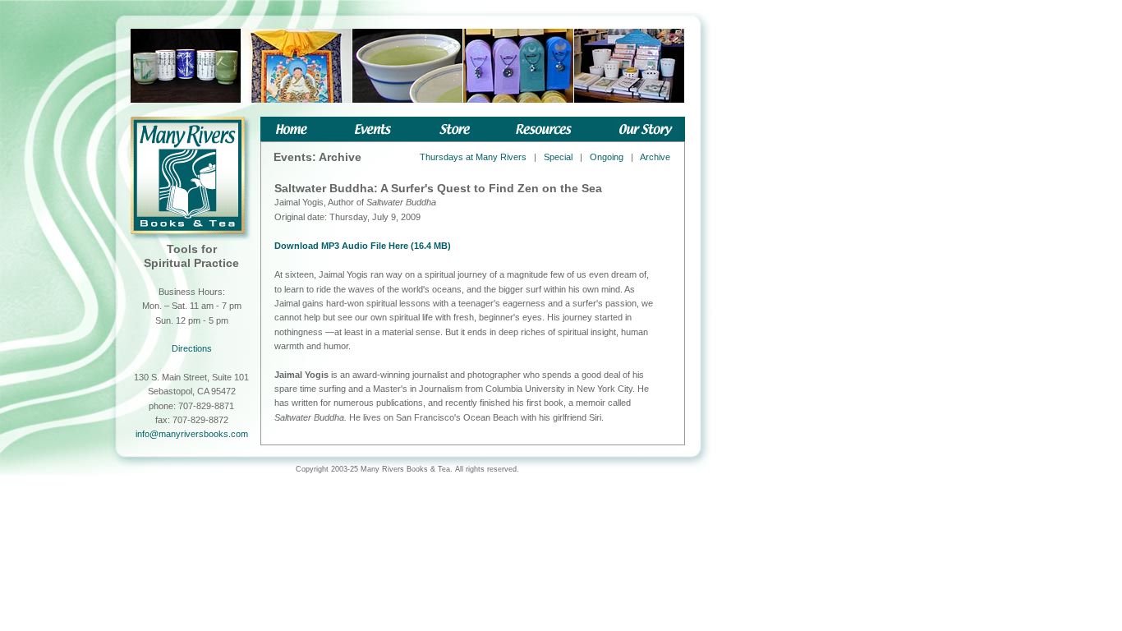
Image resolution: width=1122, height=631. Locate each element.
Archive (655, 157)
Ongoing (606, 157)
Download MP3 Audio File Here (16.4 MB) (362, 246)
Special (558, 157)
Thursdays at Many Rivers (473, 157)
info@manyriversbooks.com (192, 434)
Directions (192, 348)
